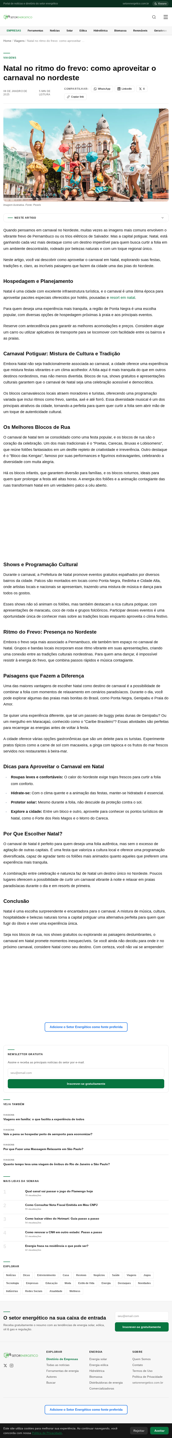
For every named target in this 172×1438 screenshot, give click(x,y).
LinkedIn (127, 88)
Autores (51, 1376)
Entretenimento (46, 1275)
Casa (66, 1275)
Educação (51, 1283)
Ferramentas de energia (62, 1370)
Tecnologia (12, 1283)
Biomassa (120, 30)
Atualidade (56, 1291)
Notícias (55, 30)
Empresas (14, 30)
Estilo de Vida (86, 1283)
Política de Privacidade (147, 1376)
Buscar (51, 1382)
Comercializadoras (101, 1388)
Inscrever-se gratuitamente (86, 1083)
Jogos (147, 1275)
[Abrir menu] (165, 17)
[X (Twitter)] (5, 1365)
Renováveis (140, 30)
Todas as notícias (57, 1365)
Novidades (144, 1283)
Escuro (162, 3)
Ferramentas (35, 30)
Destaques (124, 1283)
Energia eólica (98, 1365)
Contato (137, 1365)
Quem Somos (141, 1359)
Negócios (99, 1275)
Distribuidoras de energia (106, 1382)
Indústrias (12, 1291)
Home (7, 40)
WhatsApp (104, 88)
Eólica (83, 30)
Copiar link (77, 96)
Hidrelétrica (101, 30)
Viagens (19, 40)
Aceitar (159, 1430)
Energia (106, 1283)
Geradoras (160, 30)
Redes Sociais (33, 1291)
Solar (69, 30)
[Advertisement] (86, 524)
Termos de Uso (142, 1370)
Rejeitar (138, 1430)
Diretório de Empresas (62, 1359)
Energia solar (98, 1359)
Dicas (26, 1275)
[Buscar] (154, 17)
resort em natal (122, 297)
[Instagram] (11, 1365)
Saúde (116, 1275)
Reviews (81, 1275)
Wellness (74, 1291)
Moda (68, 1283)
